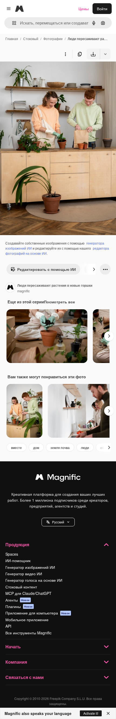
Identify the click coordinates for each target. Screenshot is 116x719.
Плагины (19, 606)
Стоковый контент (21, 586)
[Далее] (94, 269)
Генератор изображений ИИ (30, 567)
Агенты (17, 600)
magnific (23, 291)
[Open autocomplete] (12, 23)
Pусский (58, 522)
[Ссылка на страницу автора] (10, 288)
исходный (36, 72)
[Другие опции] (65, 54)
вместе (16, 447)
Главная (11, 38)
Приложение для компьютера (37, 613)
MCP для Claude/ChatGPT (28, 593)
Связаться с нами (24, 677)
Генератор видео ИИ (23, 573)
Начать (13, 646)
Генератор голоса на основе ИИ (33, 580)
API (8, 626)
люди (85, 447)
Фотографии (53, 38)
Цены (84, 8)
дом (36, 447)
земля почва (60, 447)
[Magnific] (58, 478)
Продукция (17, 544)
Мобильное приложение (27, 619)
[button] (58, 522)
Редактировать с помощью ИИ (46, 269)
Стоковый (30, 38)
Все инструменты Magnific (28, 632)
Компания (16, 662)
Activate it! (90, 713)
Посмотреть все (59, 301)
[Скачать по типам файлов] (105, 54)
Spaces (11, 554)
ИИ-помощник (17, 560)
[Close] (108, 713)
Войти (102, 8)
